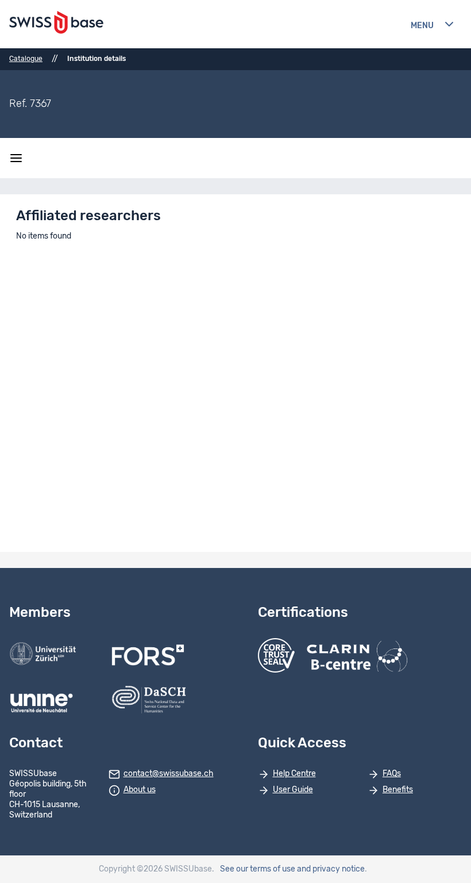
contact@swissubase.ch (168, 774)
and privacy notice (331, 869)
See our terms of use (257, 869)
